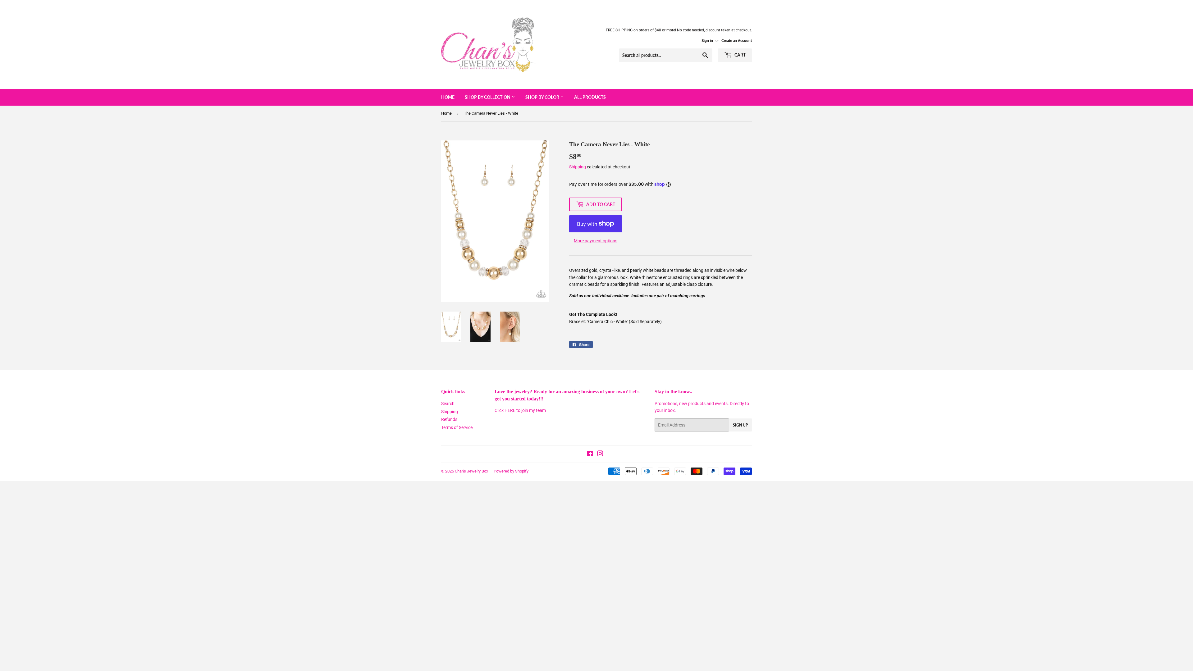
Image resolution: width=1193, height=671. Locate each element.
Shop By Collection (488, 97)
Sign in (707, 41)
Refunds (449, 419)
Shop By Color (542, 97)
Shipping (577, 166)
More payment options (595, 240)
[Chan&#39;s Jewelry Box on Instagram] (600, 454)
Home (448, 97)
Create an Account (736, 41)
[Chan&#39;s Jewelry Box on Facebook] (590, 454)
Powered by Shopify (511, 471)
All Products (590, 97)
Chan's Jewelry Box (471, 471)
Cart (740, 54)
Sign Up (740, 425)
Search (448, 403)
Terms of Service (457, 427)
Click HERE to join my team (520, 410)
